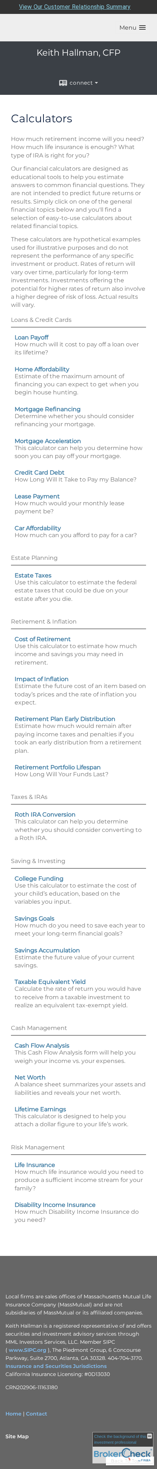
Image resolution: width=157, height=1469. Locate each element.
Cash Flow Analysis (42, 1045)
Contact (36, 1413)
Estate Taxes (33, 575)
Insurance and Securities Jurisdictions (56, 1366)
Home (13, 1413)
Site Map (17, 1436)
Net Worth (30, 1077)
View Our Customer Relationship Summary (74, 6)
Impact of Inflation (42, 679)
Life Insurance (35, 1164)
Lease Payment (37, 496)
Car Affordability (38, 528)
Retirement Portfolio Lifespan (58, 767)
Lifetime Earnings (40, 1109)
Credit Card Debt (40, 472)
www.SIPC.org (27, 1350)
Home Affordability (42, 369)
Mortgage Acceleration (48, 441)
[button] (132, 27)
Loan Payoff (31, 337)
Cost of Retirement (43, 639)
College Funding (39, 878)
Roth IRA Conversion (45, 814)
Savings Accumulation (47, 950)
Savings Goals (34, 918)
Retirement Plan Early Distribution (65, 718)
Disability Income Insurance (55, 1204)
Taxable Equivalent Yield (50, 981)
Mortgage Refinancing (48, 409)
